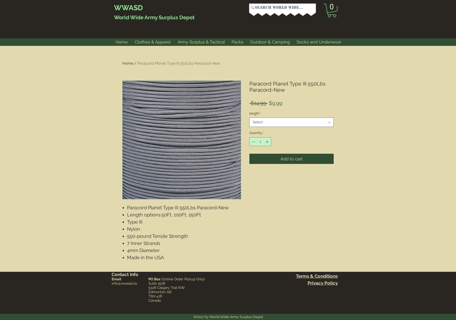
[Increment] (268, 142)
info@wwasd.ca (124, 283)
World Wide (128, 17)
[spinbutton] (260, 142)
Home (127, 63)
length (255, 113)
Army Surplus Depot (169, 17)
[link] (332, 10)
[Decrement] (253, 142)
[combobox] (291, 122)
